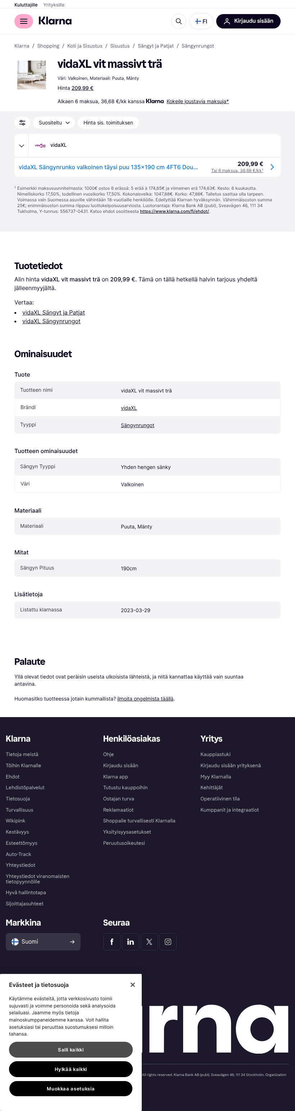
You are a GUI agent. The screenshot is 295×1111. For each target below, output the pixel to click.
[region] (71, 1042)
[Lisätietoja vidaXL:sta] (21, 146)
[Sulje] (133, 985)
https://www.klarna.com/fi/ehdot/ (174, 211)
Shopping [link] (48, 46)
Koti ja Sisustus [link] (85, 46)
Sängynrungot (137, 425)
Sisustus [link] (120, 46)
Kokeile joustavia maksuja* (198, 101)
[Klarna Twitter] (149, 941)
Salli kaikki (71, 1050)
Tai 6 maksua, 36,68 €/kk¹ (237, 170)
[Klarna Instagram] (168, 941)
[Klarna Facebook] (112, 941)
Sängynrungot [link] (198, 46)
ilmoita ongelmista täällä (145, 698)
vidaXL (129, 408)
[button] (201, 21)
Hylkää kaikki (71, 1069)
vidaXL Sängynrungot (51, 321)
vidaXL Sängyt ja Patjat (53, 312)
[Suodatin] (22, 122)
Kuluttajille (26, 5)
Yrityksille (54, 5)
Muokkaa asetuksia (71, 1089)
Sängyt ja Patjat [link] (156, 46)
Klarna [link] (21, 46)
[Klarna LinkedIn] (130, 941)
